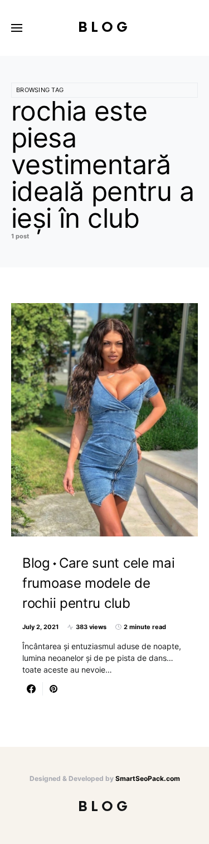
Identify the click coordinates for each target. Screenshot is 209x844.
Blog (104, 28)
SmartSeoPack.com (147, 778)
